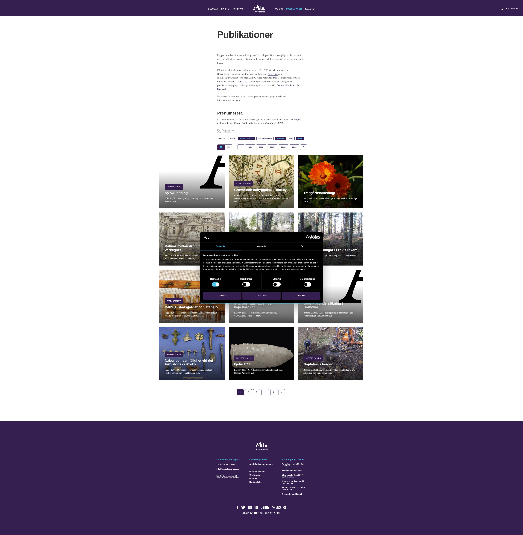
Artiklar (232, 139)
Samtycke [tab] (220, 246)
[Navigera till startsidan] (261, 449)
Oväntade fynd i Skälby (293, 494)
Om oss (279, 9)
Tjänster (310, 9)
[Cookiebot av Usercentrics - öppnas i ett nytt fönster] (308, 237)
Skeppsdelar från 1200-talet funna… (292, 476)
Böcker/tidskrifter (247, 139)
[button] (502, 8)
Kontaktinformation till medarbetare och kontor (227, 477)
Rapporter (280, 139)
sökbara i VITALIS (237, 81)
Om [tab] (302, 246)
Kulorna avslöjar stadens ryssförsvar (293, 488)
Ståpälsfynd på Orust (292, 470)
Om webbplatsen (257, 471)
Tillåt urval (262, 296)
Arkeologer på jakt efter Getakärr (293, 465)
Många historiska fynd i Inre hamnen (293, 482)
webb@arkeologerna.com (261, 464)
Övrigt (299, 139)
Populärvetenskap (265, 139)
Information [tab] (261, 246)
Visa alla (222, 139)
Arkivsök (273, 73)
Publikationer (294, 9)
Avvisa (222, 296)
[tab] (261, 147)
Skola (291, 139)
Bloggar (213, 9)
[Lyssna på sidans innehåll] (507, 8)
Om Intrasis (254, 475)
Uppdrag (238, 9)
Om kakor (253, 478)
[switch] (246, 284)
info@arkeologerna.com (227, 469)
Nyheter (225, 9)
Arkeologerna (259, 8)
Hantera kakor (255, 482)
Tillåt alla (301, 296)
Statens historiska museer (261, 513)
